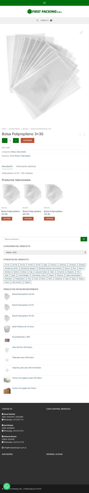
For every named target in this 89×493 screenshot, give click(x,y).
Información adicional (26, 166)
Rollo (50, 279)
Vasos (7, 282)
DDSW (39, 489)
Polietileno (8, 279)
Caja (30, 272)
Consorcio (60, 272)
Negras (51, 275)
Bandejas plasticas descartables (50, 268)
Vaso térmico (17, 282)
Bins (74, 268)
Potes (36, 279)
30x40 (30, 265)
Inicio (4, 129)
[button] (81, 32)
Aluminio (53, 265)
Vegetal (27, 282)
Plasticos (60, 275)
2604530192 (18, 431)
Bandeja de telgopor (28, 268)
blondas (8, 272)
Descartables (14, 129)
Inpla (6, 275)
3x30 (12, 156)
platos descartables (73, 275)
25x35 (22, 265)
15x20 (7, 265)
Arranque (72, 265)
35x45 (38, 265)
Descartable (21, 152)
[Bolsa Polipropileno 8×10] (84, 134)
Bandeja (82, 265)
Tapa (67, 279)
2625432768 (18, 442)
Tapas (74, 279)
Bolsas (25, 129)
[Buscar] (84, 239)
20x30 (14, 265)
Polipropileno (25, 156)
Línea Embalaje (23, 275)
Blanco (81, 268)
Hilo (78, 272)
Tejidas (81, 279)
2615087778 (18, 420)
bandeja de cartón (11, 268)
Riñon (43, 279)
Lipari (13, 275)
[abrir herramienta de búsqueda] (38, 20)
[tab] (7, 166)
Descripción (7, 166)
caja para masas (41, 272)
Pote (29, 279)
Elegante (70, 272)
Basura (67, 268)
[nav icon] (44, 2)
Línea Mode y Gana (39, 275)
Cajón (52, 272)
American (63, 265)
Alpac (45, 265)
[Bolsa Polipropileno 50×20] (80, 134)
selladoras (58, 279)
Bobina (16, 272)
